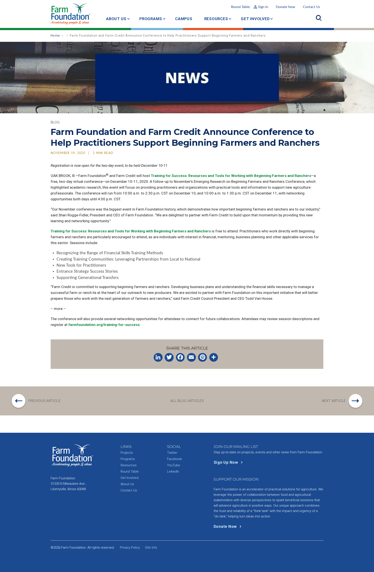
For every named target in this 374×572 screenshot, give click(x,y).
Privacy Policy (130, 547)
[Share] (213, 357)
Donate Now (285, 7)
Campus (183, 18)
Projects (127, 453)
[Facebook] (180, 357)
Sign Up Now (226, 462)
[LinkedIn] (158, 357)
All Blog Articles (187, 401)
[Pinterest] (202, 357)
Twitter (172, 453)
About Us (116, 18)
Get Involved (255, 18)
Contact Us (311, 7)
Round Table (130, 471)
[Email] (191, 357)
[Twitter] (169, 357)
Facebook (174, 459)
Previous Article (44, 401)
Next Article (334, 401)
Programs (150, 18)
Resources (216, 18)
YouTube (173, 465)
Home (55, 35)
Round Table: (249, 7)
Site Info (151, 547)
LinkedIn (173, 471)
